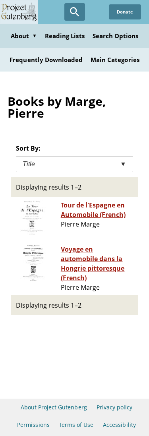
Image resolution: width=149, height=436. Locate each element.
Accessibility (119, 424)
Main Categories (115, 60)
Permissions (33, 424)
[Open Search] (74, 12)
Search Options (116, 36)
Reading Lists (65, 36)
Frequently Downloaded (46, 60)
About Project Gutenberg (54, 407)
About (24, 36)
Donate (125, 12)
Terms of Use (76, 424)
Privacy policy (115, 407)
